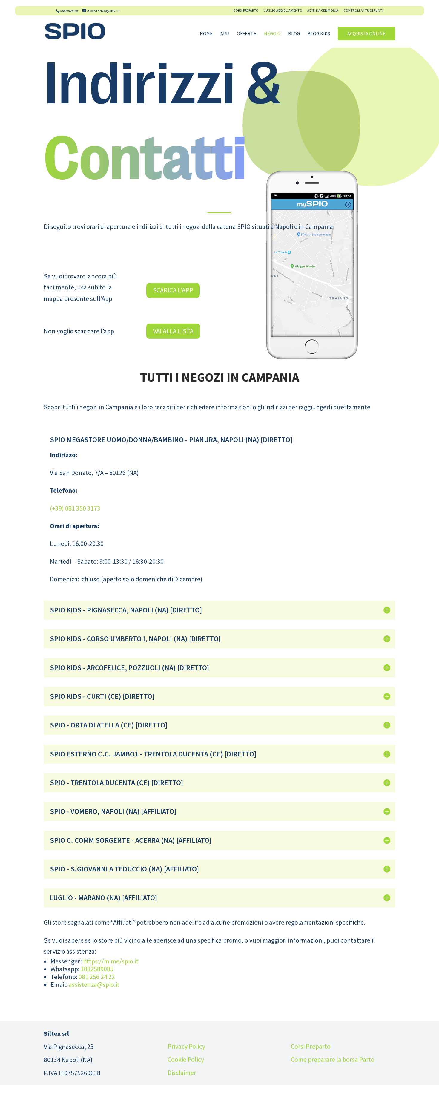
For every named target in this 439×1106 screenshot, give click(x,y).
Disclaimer (182, 1072)
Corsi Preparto (246, 11)
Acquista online (366, 33)
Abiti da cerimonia (322, 11)
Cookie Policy (186, 1059)
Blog (294, 33)
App (224, 33)
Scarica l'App (173, 290)
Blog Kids (319, 33)
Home (206, 33)
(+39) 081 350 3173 (75, 508)
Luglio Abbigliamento (283, 11)
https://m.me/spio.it (111, 961)
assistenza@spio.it (94, 984)
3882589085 (69, 10)
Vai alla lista (173, 331)
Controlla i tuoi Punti (363, 11)
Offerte (246, 33)
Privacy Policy (186, 1046)
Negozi (272, 33)
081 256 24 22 (97, 976)
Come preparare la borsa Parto (332, 1059)
